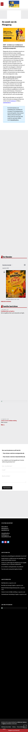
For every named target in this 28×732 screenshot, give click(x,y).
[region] (14, 14)
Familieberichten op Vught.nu (7, 311)
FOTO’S (4, 729)
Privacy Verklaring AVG (21, 726)
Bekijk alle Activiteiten (6, 301)
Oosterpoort (13, 101)
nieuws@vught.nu (14, 120)
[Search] (7, 4)
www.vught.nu (4, 526)
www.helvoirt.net (5, 530)
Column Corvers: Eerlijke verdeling (9, 420)
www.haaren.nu (4, 528)
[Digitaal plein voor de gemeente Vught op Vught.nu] (14, 4)
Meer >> (3, 424)
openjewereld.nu (7, 102)
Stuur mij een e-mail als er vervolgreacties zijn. (13, 453)
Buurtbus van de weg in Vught (8, 585)
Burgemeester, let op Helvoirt (16, 566)
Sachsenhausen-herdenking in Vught (9, 594)
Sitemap (14, 726)
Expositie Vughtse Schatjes (16, 569)
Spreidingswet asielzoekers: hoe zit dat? (17, 556)
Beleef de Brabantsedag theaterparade (10, 587)
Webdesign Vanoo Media (6, 726)
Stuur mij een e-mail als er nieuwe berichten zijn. (14, 456)
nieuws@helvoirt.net (6, 536)
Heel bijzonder (4, 583)
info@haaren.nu (5, 535)
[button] (1, 13)
